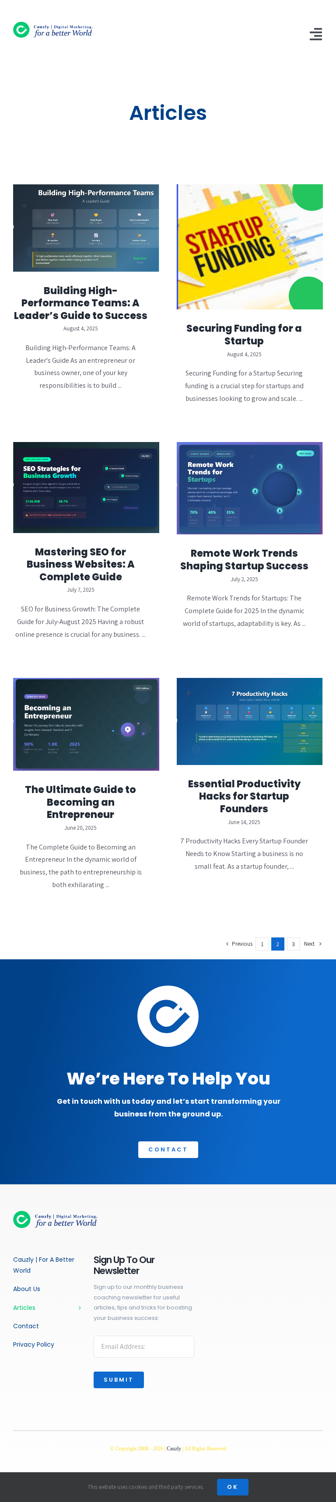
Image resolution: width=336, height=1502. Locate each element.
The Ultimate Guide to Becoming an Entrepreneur (80, 802)
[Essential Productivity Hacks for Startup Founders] (250, 721)
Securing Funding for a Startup (244, 335)
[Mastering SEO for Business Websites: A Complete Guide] (86, 487)
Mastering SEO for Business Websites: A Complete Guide (81, 564)
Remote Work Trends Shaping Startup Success (244, 560)
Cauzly (174, 1449)
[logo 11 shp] (60, 25)
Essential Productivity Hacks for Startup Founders (244, 796)
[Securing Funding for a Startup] (250, 246)
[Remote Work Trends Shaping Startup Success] (250, 488)
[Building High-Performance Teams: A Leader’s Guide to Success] (86, 227)
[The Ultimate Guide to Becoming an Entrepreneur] (86, 724)
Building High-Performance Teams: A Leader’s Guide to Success (80, 303)
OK (232, 1487)
